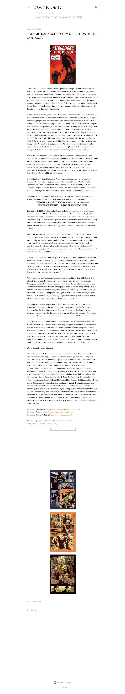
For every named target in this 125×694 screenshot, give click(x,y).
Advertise (78, 17)
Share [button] (29, 601)
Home (38, 17)
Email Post (37, 601)
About (68, 17)
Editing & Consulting (53, 17)
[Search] (96, 6)
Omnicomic (49, 7)
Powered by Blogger (64, 682)
